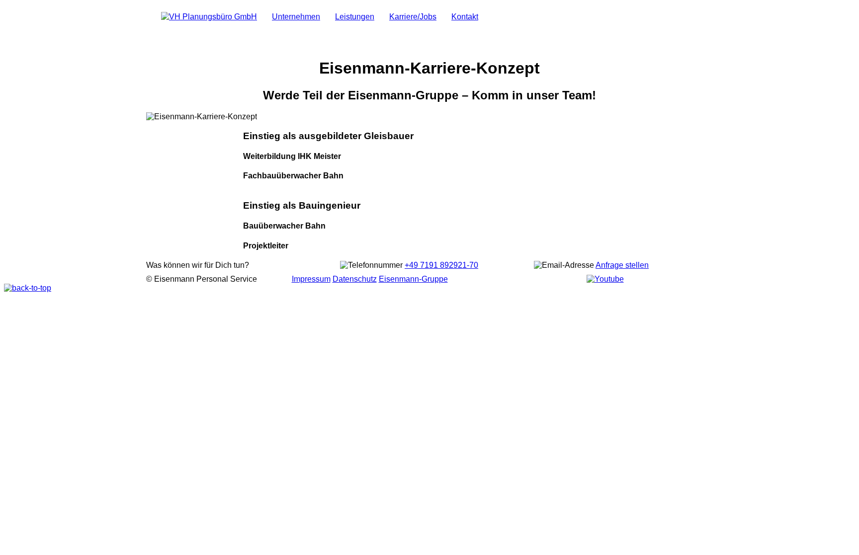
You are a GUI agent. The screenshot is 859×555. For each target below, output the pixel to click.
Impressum (311, 279)
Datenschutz (355, 279)
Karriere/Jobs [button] (412, 16)
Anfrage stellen (622, 265)
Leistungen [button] (354, 16)
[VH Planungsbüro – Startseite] (209, 16)
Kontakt (464, 16)
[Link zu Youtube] (605, 279)
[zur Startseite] (493, 11)
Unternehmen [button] (296, 16)
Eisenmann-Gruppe (413, 279)
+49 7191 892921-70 (441, 265)
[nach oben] (27, 288)
